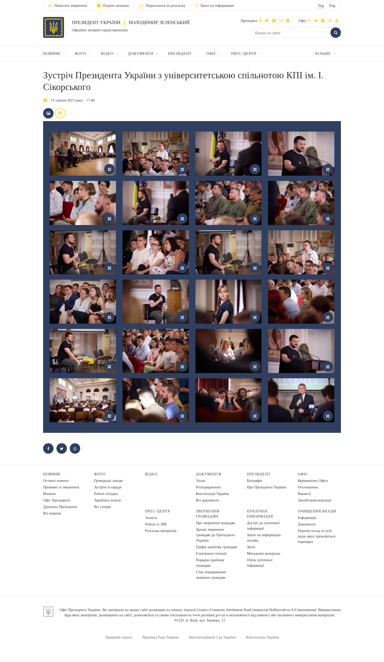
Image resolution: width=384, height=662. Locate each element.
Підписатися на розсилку (165, 5)
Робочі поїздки (106, 493)
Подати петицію (116, 5)
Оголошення (308, 486)
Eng (332, 5)
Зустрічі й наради (108, 486)
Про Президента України (266, 486)
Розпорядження (208, 486)
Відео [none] (108, 53)
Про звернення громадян (215, 522)
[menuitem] (56, 53)
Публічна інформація (260, 514)
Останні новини (56, 480)
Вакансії (304, 493)
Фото (100, 473)
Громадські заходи (108, 480)
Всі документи (207, 500)
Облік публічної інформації (259, 562)
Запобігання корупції (314, 500)
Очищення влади (317, 511)
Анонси (151, 517)
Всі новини (52, 513)
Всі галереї (102, 506)
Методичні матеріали (263, 553)
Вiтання (49, 493)
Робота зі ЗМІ (156, 524)
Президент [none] (180, 53)
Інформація (307, 517)
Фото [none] (81, 53)
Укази (200, 480)
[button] (268, 20)
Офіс (303, 473)
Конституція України (212, 493)
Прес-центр (157, 511)
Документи (209, 473)
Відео (151, 473)
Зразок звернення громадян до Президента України (215, 535)
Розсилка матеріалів (161, 530)
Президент (259, 473)
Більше (323, 53)
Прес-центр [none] (244, 53)
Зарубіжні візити (107, 500)
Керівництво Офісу (313, 480)
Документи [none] (141, 53)
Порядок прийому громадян (210, 562)
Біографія (254, 480)
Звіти (251, 546)
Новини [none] (52, 53)
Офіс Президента (56, 500)
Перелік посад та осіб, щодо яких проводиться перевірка (316, 536)
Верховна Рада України (160, 637)
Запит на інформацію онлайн (264, 537)
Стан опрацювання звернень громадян (211, 574)
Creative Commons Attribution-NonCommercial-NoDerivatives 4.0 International (256, 609)
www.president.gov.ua (209, 614)
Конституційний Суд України (212, 637)
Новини (51, 473)
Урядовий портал (118, 637)
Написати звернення (70, 5)
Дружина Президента (60, 506)
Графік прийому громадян (216, 546)
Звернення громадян (207, 514)
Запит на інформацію (217, 5)
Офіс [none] (212, 53)
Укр (321, 5)
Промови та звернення (61, 486)
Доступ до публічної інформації (263, 525)
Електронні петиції (211, 553)
